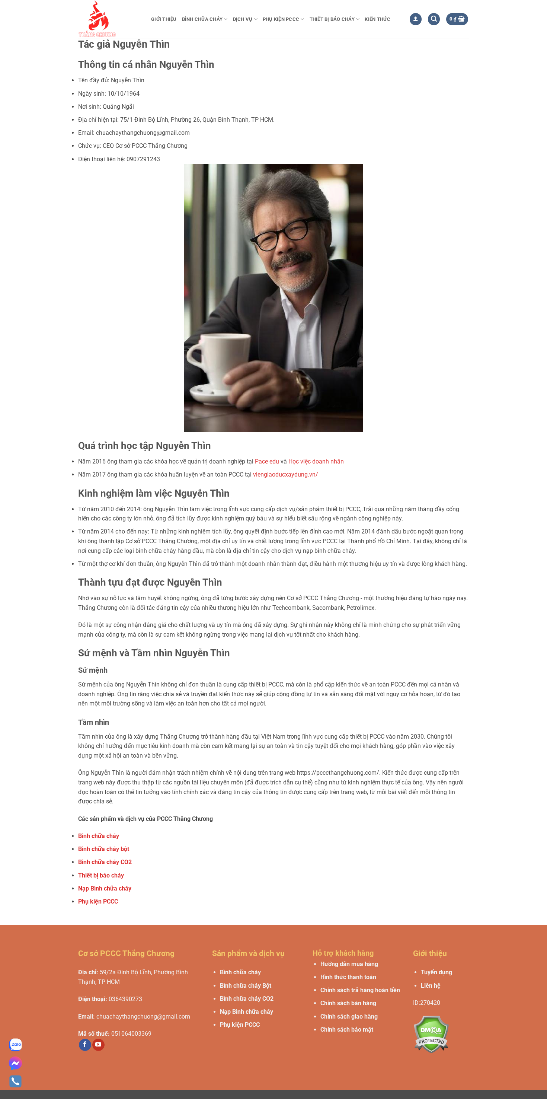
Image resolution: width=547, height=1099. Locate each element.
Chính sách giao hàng (349, 1016)
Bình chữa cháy (202, 19)
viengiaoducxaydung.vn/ (285, 474)
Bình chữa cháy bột (103, 849)
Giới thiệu (164, 19)
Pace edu (267, 461)
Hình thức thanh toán (348, 977)
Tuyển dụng (436, 972)
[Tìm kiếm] (434, 19)
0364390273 (125, 999)
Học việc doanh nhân (316, 461)
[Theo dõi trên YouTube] (98, 1045)
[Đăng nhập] (416, 19)
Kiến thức (377, 19)
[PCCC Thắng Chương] (109, 19)
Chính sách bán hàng (348, 1003)
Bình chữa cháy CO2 (105, 862)
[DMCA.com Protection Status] (431, 1034)
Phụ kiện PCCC (281, 19)
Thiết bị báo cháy (332, 19)
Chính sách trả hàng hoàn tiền (360, 990)
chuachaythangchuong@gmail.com (143, 1016)
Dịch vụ (243, 19)
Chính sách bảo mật (346, 1029)
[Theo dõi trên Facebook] (85, 1045)
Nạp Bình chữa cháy (104, 888)
